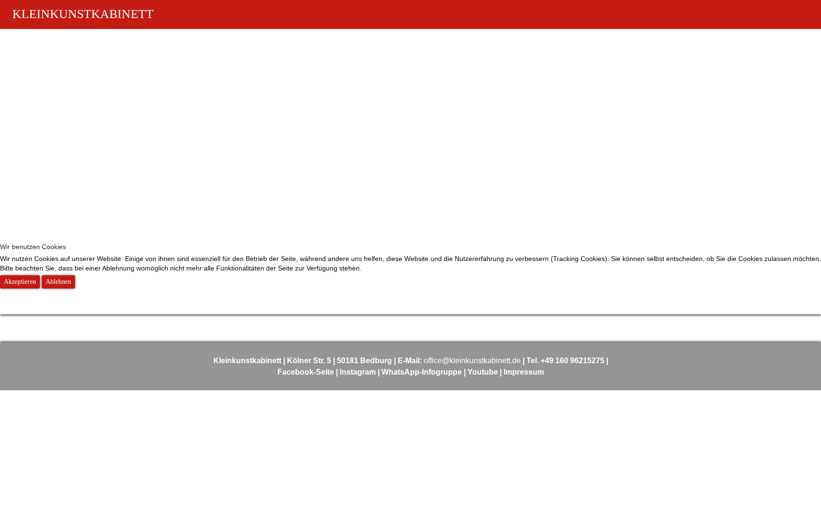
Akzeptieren (20, 281)
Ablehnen (58, 281)
